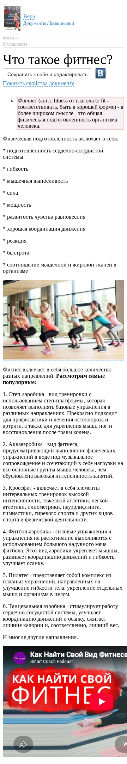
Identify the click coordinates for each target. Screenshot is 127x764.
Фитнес (11, 37)
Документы (34, 23)
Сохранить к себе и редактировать (47, 74)
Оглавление (15, 44)
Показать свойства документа (38, 83)
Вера (29, 16)
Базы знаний (62, 23)
